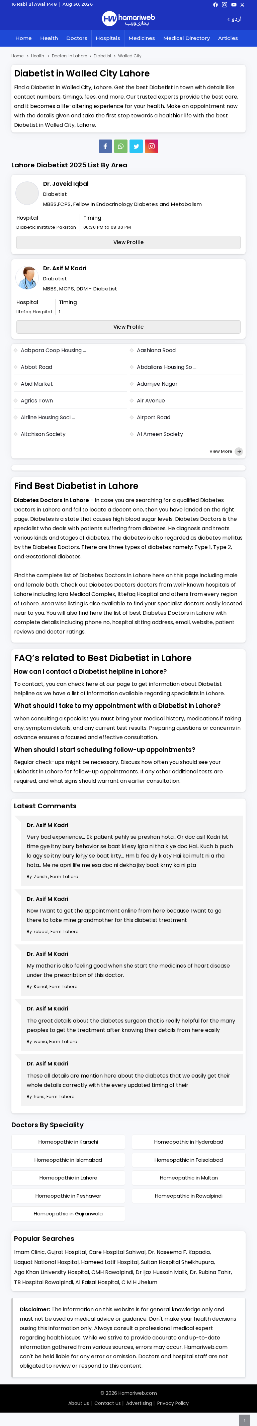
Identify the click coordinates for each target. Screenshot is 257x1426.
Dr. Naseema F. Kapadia (179, 1252)
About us (78, 1403)
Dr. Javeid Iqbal (66, 184)
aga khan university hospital (51, 1272)
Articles (228, 38)
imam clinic (29, 1252)
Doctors (76, 38)
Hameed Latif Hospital (110, 1262)
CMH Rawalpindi (112, 1272)
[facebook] (215, 4)
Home (23, 38)
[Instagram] (224, 4)
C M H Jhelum (139, 1282)
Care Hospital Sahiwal (117, 1252)
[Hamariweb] (128, 19)
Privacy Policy (173, 1403)
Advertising (139, 1403)
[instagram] (151, 146)
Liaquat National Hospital (46, 1262)
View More (221, 451)
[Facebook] (105, 146)
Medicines (141, 38)
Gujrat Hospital (66, 1252)
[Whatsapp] (120, 146)
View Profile (128, 242)
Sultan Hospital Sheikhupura (177, 1262)
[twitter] (242, 4)
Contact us (107, 1403)
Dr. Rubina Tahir (210, 1272)
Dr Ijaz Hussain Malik (161, 1272)
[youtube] (234, 4)
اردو (236, 19)
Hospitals (108, 38)
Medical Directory (186, 38)
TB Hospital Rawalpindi (43, 1282)
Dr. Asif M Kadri (64, 268)
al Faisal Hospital (97, 1282)
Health (49, 38)
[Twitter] (136, 146)
